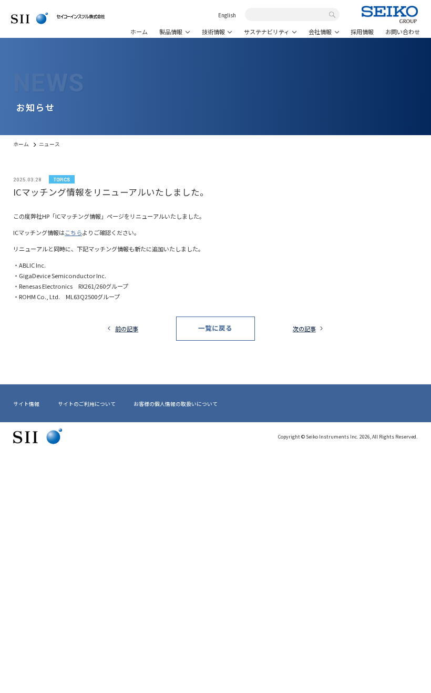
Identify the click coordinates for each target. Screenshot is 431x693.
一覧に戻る (215, 328)
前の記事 (126, 328)
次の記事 (304, 328)
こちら (73, 232)
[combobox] (289, 15)
